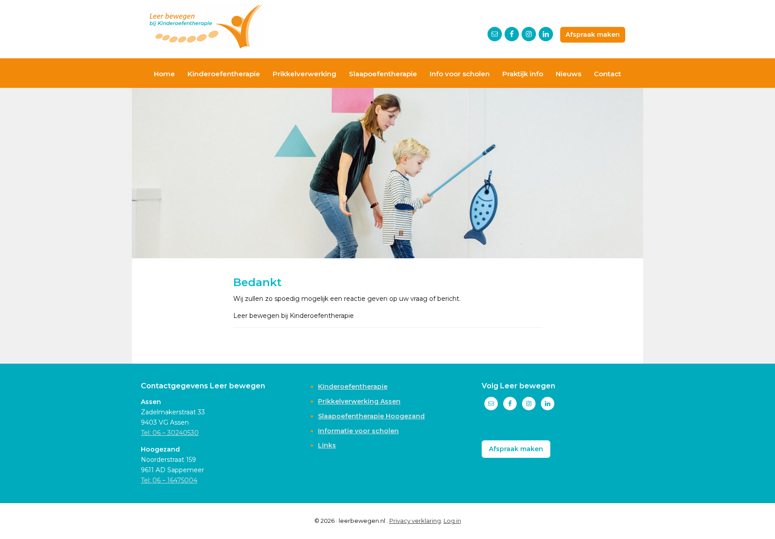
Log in (452, 520)
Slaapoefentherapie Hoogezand (371, 416)
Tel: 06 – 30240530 (170, 433)
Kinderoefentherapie (353, 387)
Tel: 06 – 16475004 (169, 480)
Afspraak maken (593, 34)
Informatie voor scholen (358, 431)
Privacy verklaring (415, 520)
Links (327, 445)
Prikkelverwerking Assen (359, 401)
